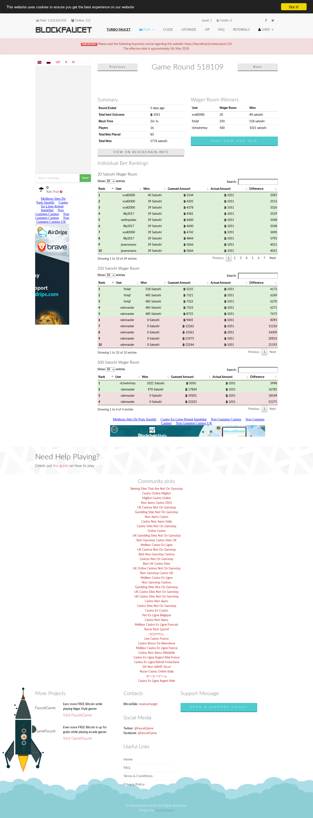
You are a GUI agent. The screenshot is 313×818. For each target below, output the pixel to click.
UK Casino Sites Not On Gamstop (156, 591)
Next (257, 67)
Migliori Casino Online (156, 498)
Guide (168, 29)
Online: (82, 20)
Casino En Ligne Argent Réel (156, 681)
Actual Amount (221, 188)
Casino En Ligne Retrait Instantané (156, 662)
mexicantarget (148, 704)
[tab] (39, 62)
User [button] (265, 29)
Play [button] (146, 29)
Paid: (52, 20)
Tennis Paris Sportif (156, 629)
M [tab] (73, 62)
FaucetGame (164, 810)
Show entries (111, 181)
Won (146, 188)
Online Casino (157, 531)
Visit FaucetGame (77, 715)
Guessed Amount (179, 188)
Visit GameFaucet (77, 738)
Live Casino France (156, 638)
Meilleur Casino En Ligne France (156, 648)
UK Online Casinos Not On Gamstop (157, 568)
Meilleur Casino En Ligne (156, 545)
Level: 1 (207, 20)
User (119, 188)
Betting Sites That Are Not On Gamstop (157, 488)
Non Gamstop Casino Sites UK (156, 540)
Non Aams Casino (156, 517)
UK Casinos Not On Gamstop (156, 507)
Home (127, 759)
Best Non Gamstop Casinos (157, 554)
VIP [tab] (58, 62)
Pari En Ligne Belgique (156, 615)
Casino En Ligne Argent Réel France (157, 657)
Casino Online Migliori (156, 493)
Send (85, 178)
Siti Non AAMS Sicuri (156, 666)
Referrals (241, 29)
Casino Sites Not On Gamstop (156, 526)
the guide (60, 466)
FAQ (221, 29)
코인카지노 (156, 634)
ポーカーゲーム (156, 676)
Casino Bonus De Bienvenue (156, 643)
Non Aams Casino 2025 (156, 502)
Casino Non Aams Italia (156, 521)
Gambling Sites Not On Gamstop (156, 512)
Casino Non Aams (156, 601)
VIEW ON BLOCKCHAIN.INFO (141, 152)
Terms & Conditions (138, 776)
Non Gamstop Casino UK (156, 573)
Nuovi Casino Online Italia (157, 671)
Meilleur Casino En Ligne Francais (156, 624)
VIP (207, 29)
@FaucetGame (143, 728)
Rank (101, 188)
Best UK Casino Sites (156, 563)
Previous (117, 67)
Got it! (294, 6)
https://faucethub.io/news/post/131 (208, 44)
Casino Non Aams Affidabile (156, 652)
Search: (232, 181)
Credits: (225, 20)
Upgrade (188, 29)
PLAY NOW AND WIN (234, 141)
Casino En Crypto (156, 610)
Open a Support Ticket (219, 707)
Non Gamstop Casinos (156, 582)
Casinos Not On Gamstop (156, 559)
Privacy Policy (134, 784)
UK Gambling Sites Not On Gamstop (157, 535)
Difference (256, 188)
